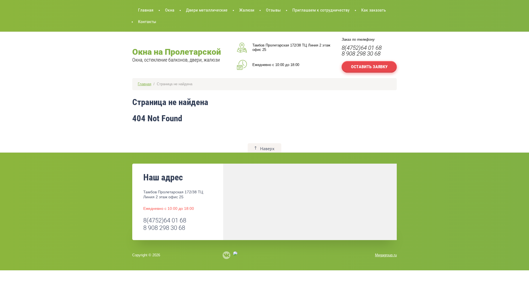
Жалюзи (246, 10)
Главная (145, 10)
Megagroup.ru (386, 255)
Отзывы (273, 10)
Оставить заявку (369, 66)
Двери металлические (207, 10)
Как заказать (373, 10)
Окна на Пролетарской (176, 52)
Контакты (147, 21)
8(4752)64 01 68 (362, 48)
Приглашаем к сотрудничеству (321, 10)
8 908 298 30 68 (361, 53)
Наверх (267, 148)
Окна (169, 10)
